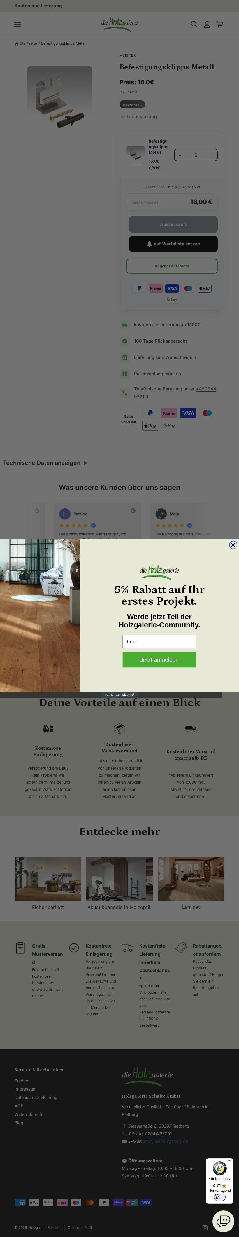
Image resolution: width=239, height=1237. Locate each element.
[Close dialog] (233, 545)
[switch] (220, 1197)
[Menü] (229, 1161)
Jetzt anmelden (159, 659)
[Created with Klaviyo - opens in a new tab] (119, 695)
